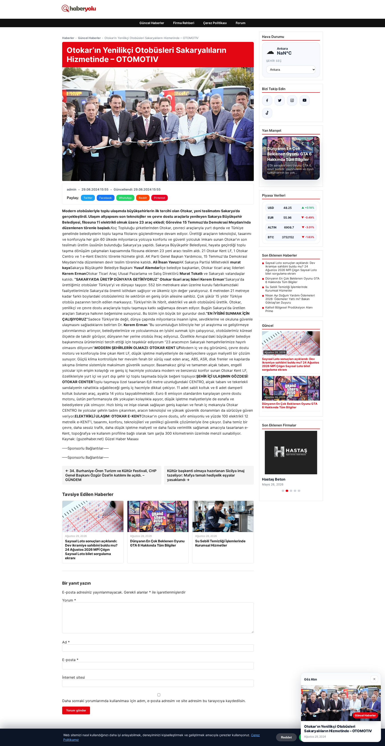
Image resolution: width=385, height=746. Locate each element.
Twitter (88, 197)
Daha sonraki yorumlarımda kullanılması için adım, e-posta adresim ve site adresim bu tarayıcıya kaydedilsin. (154, 701)
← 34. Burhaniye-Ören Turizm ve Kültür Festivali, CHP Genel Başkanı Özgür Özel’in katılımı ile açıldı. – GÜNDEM (110, 475)
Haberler (68, 38)
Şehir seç (274, 60)
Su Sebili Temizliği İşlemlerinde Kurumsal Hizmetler (286, 288)
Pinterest (159, 197)
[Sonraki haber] (312, 143)
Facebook (105, 197)
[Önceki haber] (303, 143)
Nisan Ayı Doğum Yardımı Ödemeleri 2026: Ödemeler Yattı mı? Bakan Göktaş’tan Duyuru (290, 299)
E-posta (70, 660)
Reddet (286, 737)
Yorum (69, 600)
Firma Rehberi (183, 23)
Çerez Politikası (215, 23)
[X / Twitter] (279, 100)
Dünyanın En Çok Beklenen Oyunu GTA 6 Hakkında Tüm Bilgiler (292, 280)
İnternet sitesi (73, 677)
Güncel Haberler (151, 23)
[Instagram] (292, 100)
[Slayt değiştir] (283, 491)
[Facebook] (267, 100)
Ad (66, 642)
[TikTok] (267, 113)
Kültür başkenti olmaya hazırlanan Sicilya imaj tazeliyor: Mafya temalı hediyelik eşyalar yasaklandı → (205, 475)
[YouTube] (304, 100)
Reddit (143, 197)
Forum (241, 23)
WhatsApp (125, 197)
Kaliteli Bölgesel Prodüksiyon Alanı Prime (289, 309)
